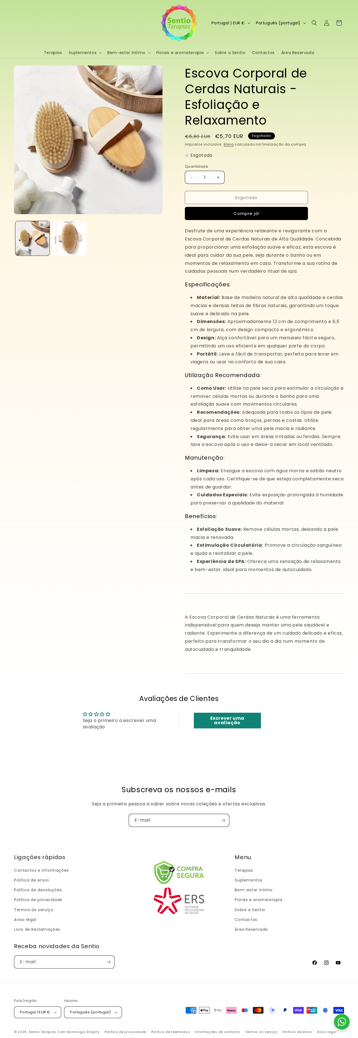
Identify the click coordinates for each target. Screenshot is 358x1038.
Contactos (246, 919)
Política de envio (31, 880)
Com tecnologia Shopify (78, 1032)
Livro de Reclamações (37, 929)
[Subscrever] (223, 820)
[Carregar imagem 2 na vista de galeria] (69, 238)
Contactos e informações (41, 870)
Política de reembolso (170, 1032)
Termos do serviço (33, 910)
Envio (229, 144)
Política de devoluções (38, 890)
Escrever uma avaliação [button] (227, 720)
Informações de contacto (217, 1032)
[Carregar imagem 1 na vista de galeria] (32, 238)
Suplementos (249, 880)
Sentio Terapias (42, 1032)
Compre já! (247, 213)
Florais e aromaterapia (258, 900)
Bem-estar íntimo (254, 890)
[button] (84, 53)
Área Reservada (251, 929)
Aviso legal (25, 919)
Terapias (244, 870)
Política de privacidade (38, 900)
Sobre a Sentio (250, 910)
